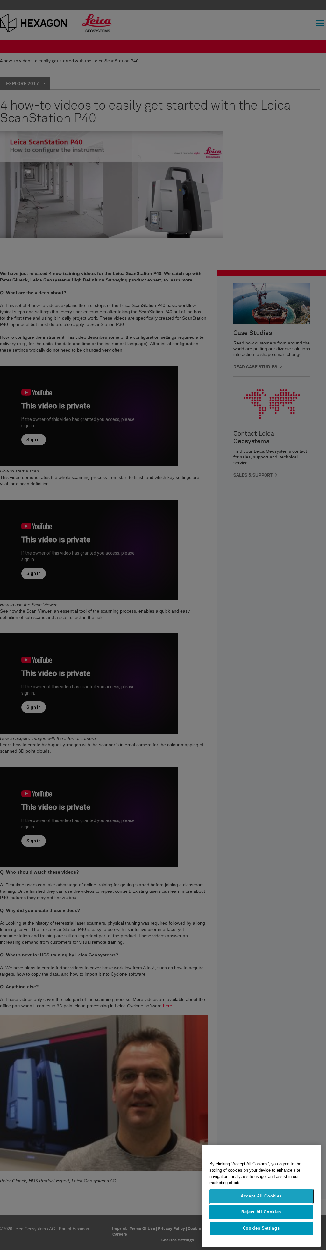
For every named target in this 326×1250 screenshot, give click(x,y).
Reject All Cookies (261, 1212)
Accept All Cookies (261, 1196)
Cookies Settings (261, 1228)
